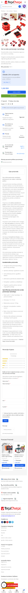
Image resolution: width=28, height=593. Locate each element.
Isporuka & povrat (5, 553)
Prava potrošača (5, 551)
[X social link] (7, 104)
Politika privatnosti (5, 548)
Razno (15, 11)
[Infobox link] (24, 6)
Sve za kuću (9, 11)
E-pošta (5, 407)
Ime (4, 400)
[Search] (19, 6)
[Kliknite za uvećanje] (3, 35)
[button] (7, 465)
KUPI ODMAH (13, 95)
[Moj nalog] (25, 2)
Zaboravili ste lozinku (6, 567)
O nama (3, 546)
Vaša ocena (6, 381)
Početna (3, 11)
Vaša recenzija (6, 383)
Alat (2, 535)
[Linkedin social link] (10, 104)
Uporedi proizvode (5, 569)
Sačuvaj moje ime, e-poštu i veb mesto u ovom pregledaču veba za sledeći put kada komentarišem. (13, 415)
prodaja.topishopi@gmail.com (8, 515)
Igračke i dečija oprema (6, 540)
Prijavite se (3, 564)
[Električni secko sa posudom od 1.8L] (20, 448)
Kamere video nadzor (6, 537)
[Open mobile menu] (1, 2)
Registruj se (4, 562)
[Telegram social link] (12, 104)
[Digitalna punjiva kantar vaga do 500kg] (7, 448)
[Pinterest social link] (9, 104)
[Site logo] (13, 2)
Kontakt (3, 556)
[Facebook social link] (5, 104)
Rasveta (3, 532)
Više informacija (20, 153)
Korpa (2, 572)
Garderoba (3, 530)
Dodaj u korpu (16, 92)
